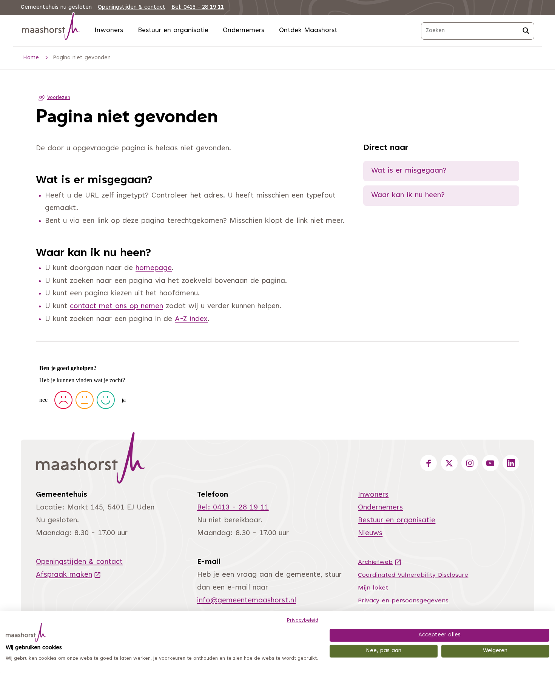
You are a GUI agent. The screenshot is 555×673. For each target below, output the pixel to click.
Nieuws (370, 533)
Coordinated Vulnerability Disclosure (413, 575)
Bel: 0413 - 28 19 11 (197, 7)
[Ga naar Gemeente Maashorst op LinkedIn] (511, 463)
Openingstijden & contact (131, 7)
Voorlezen (58, 98)
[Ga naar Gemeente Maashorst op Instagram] (469, 463)
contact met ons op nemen (116, 306)
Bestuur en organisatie (173, 30)
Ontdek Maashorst (308, 30)
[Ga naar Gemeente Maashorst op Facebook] (428, 463)
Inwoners (108, 30)
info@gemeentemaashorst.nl (246, 600)
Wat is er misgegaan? (409, 170)
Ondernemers (243, 30)
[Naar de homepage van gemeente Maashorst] (51, 27)
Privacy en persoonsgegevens (403, 601)
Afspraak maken (68, 575)
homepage (154, 268)
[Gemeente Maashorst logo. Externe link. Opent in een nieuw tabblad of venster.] (26, 632)
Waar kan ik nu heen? (408, 195)
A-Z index (191, 319)
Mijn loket (373, 588)
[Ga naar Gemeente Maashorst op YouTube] (490, 463)
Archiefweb (380, 562)
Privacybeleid (302, 620)
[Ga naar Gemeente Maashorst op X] (449, 463)
